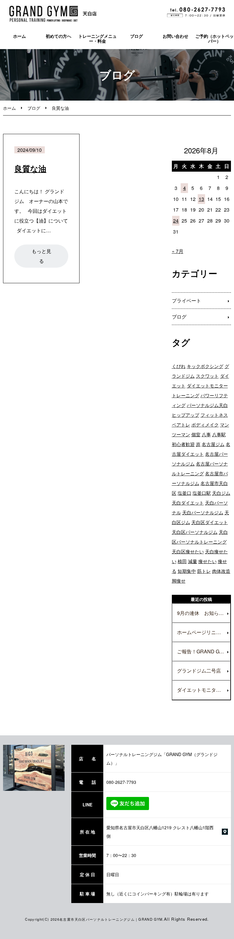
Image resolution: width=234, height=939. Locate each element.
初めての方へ (58, 36)
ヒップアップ (185, 415)
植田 (182, 561)
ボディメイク (205, 424)
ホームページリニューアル (203, 632)
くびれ (179, 366)
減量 (192, 561)
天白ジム (221, 493)
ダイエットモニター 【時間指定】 (203, 689)
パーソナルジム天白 (207, 405)
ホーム (19, 36)
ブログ (136, 36)
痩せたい (207, 561)
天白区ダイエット (209, 522)
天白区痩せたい (188, 551)
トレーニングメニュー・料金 (97, 38)
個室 (195, 434)
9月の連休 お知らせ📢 (203, 612)
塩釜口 (184, 493)
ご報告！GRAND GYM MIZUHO (203, 651)
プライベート (186, 300)
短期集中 (187, 571)
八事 (206, 434)
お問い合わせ (175, 36)
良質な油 (30, 168)
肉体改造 (221, 571)
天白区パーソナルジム (195, 532)
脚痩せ (179, 580)
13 (201, 198)
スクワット (207, 376)
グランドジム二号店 (199, 670)
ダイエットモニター (207, 385)
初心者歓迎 (183, 444)
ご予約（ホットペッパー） (214, 38)
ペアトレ (181, 424)
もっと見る (41, 256)
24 (176, 220)
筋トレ (204, 571)
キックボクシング (205, 366)
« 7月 (177, 251)
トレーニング (185, 395)
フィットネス (214, 415)
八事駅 (219, 434)
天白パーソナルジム (202, 512)
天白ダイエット (188, 502)
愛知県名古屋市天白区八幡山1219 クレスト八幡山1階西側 (160, 831)
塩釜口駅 (202, 493)
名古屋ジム (213, 444)
